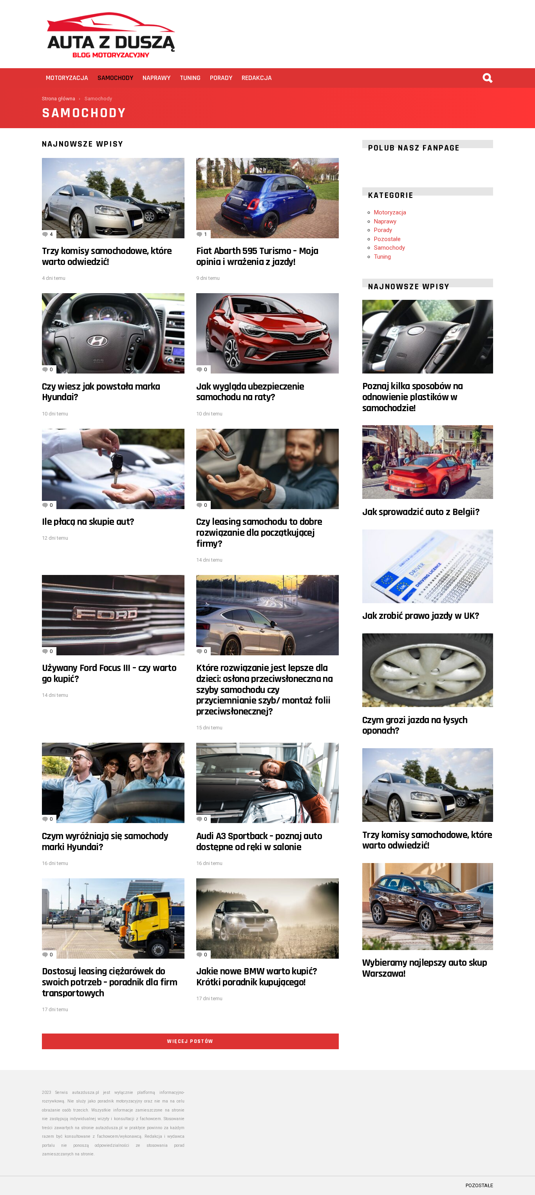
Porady (221, 77)
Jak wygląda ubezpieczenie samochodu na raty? (250, 392)
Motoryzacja (67, 77)
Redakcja (257, 77)
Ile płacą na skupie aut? (88, 521)
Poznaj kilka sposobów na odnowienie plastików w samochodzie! (412, 397)
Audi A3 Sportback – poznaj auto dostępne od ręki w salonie (259, 842)
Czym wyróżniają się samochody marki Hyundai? (105, 842)
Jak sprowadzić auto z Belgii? (420, 512)
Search (487, 78)
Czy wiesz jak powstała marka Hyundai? (101, 392)
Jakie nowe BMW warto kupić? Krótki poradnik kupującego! (256, 977)
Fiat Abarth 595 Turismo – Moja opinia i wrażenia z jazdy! (257, 256)
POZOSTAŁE (479, 1185)
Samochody (115, 77)
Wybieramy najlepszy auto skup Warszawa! (424, 968)
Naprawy (156, 77)
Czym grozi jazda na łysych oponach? (414, 726)
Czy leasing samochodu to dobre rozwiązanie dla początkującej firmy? (259, 532)
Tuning (190, 77)
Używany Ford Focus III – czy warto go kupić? (109, 673)
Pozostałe (387, 239)
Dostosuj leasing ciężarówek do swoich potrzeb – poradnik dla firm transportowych (109, 982)
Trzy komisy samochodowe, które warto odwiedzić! (107, 256)
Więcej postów (190, 1041)
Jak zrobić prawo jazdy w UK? (420, 615)
